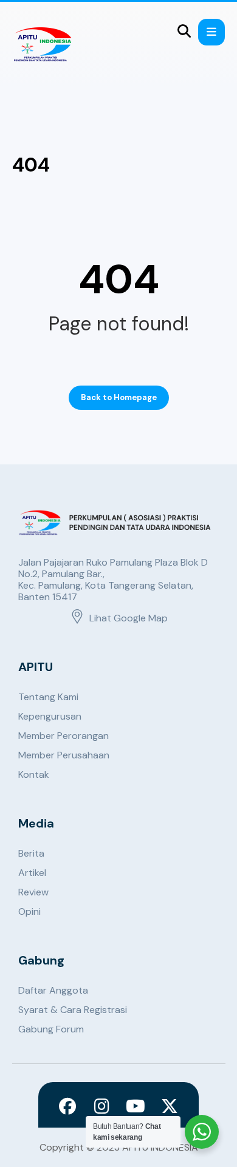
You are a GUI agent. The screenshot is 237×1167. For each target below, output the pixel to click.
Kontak (33, 774)
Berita (31, 853)
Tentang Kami (48, 697)
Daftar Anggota (53, 990)
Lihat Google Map (128, 618)
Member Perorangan (63, 735)
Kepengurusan (49, 716)
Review (33, 892)
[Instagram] (101, 1106)
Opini (29, 911)
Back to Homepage (119, 397)
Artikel (32, 872)
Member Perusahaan (63, 755)
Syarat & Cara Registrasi (72, 1009)
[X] (170, 1106)
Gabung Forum (51, 1029)
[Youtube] (135, 1106)
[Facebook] (67, 1106)
